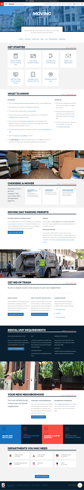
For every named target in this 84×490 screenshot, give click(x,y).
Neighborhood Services (71, 94)
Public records (35, 485)
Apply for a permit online (15, 232)
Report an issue (72, 485)
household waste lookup (64, 126)
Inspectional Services (71, 330)
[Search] (81, 4)
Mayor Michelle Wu (20, 4)
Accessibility (44, 485)
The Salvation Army (60, 309)
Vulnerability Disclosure (22, 485)
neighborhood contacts (63, 404)
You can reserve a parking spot (26, 121)
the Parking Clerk (13, 117)
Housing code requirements (16, 348)
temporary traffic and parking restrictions (24, 103)
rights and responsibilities (21, 135)
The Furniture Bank (60, 317)
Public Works (73, 47)
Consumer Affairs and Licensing (68, 184)
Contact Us (10, 486)
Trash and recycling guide (16, 314)
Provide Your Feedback (42, 476)
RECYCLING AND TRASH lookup (39, 314)
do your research (32, 111)
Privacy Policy (10, 485)
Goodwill (58, 313)
